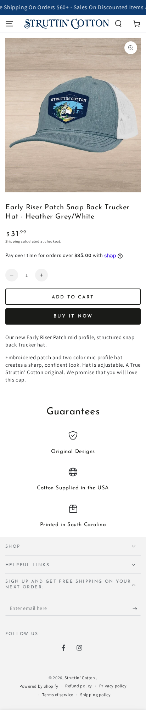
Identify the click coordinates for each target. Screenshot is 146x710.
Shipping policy (95, 694)
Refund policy (78, 685)
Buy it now (73, 316)
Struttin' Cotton (80, 677)
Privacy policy (113, 685)
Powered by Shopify (38, 686)
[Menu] (9, 24)
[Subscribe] (137, 608)
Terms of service (57, 694)
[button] (118, 24)
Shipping (12, 241)
